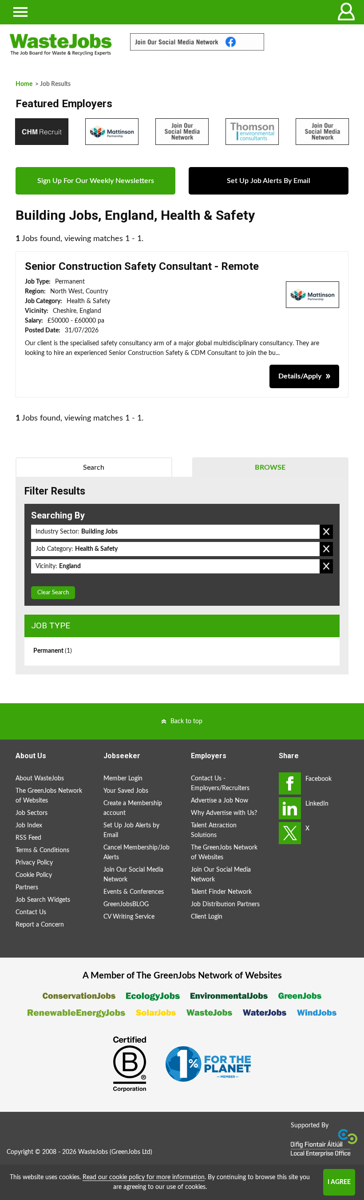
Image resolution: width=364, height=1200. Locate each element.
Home (24, 84)
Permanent (52, 651)
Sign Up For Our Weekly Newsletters (95, 180)
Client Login (206, 917)
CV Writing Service (128, 917)
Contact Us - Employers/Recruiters (220, 783)
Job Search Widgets (43, 900)
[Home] (60, 44)
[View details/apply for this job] (312, 294)
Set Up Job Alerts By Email (268, 180)
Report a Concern (40, 925)
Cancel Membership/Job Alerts (136, 853)
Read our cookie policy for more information (144, 1177)
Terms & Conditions (42, 850)
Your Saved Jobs (125, 791)
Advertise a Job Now (219, 801)
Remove (326, 532)
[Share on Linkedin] (290, 808)
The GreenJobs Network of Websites (49, 796)
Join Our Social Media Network (133, 875)
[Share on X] (290, 833)
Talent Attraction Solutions (214, 830)
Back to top (186, 721)
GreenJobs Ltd (130, 1152)
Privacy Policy (34, 863)
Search (93, 467)
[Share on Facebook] (290, 783)
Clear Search (53, 593)
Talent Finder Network (221, 892)
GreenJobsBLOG (126, 904)
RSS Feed (28, 838)
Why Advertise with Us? (224, 813)
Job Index (29, 825)
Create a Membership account (132, 808)
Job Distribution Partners (225, 904)
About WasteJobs (40, 778)
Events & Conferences (133, 892)
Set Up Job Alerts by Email (131, 830)
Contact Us (31, 912)
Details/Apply (299, 376)
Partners (27, 887)
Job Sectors (31, 813)
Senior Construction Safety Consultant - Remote (142, 266)
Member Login (122, 778)
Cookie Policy (34, 875)
